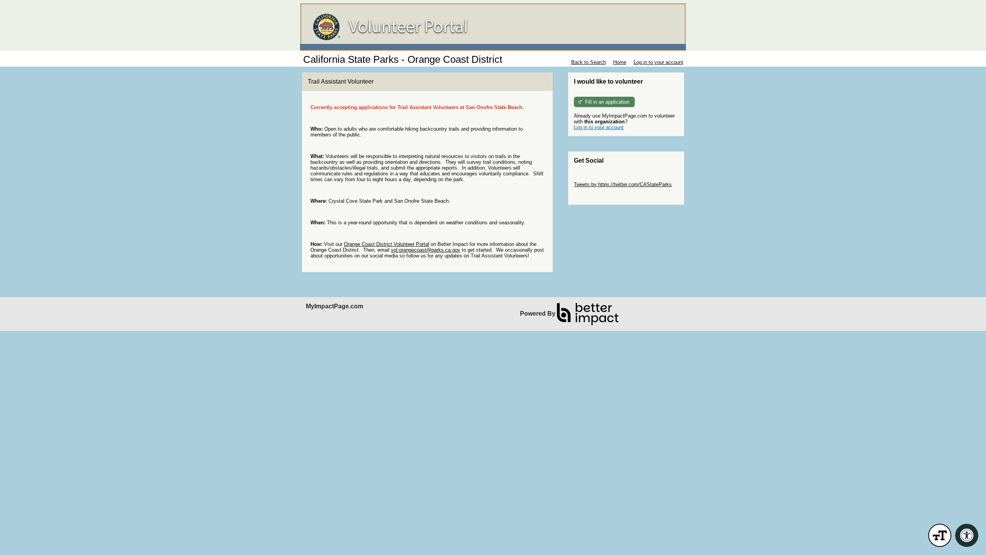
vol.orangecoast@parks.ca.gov (425, 250)
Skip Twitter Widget (595, 179)
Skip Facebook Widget (599, 196)
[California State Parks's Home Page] (493, 27)
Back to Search (588, 62)
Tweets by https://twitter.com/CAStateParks (623, 184)
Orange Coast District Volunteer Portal (386, 244)
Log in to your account (658, 62)
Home (619, 62)
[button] (939, 535)
